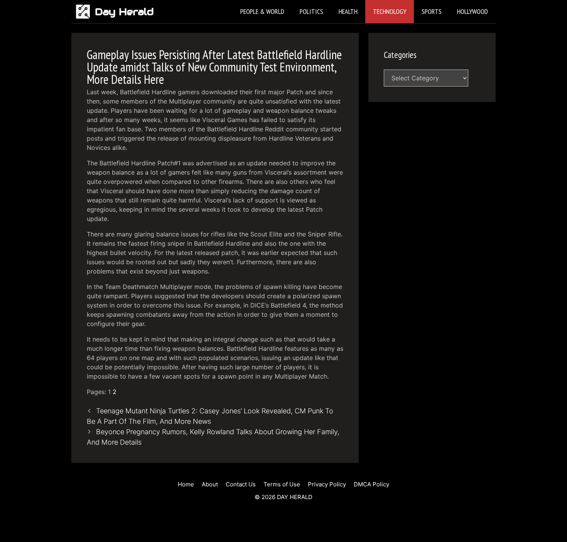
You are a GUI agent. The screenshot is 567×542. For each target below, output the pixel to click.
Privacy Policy (327, 484)
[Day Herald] (85, 11)
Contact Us (241, 484)
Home (186, 484)
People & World (262, 11)
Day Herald (124, 11)
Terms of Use (281, 484)
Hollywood (472, 11)
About (210, 484)
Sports (432, 11)
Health (348, 11)
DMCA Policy (371, 484)
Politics (311, 11)
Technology (389, 11)
